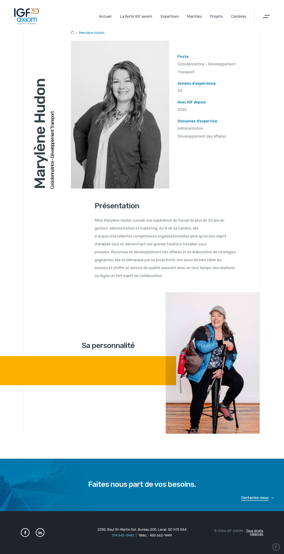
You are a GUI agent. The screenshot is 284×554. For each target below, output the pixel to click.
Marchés (194, 16)
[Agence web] (276, 547)
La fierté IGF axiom (136, 16)
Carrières (238, 16)
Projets (216, 16)
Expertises (170, 16)
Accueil (105, 16)
